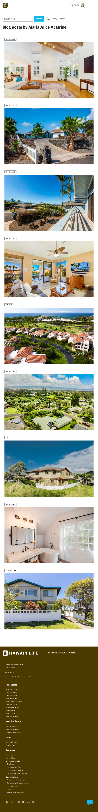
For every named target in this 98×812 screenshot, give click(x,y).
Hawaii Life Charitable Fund (17, 774)
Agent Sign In (9, 672)
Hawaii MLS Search (12, 689)
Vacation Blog (10, 745)
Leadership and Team (14, 767)
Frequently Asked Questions (15, 792)
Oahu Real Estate (11, 695)
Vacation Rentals (11, 726)
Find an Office (10, 667)
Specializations (12, 777)
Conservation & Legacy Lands (17, 783)
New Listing (11, 570)
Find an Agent (10, 755)
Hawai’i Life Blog (11, 742)
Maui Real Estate (11, 698)
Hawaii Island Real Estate (14, 701)
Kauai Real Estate (11, 692)
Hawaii (9, 305)
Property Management (13, 732)
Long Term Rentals (12, 716)
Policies (31, 677)
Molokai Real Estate (12, 707)
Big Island (10, 39)
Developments (10, 710)
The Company (12, 764)
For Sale (10, 438)
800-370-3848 (68, 653)
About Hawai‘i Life (13, 761)
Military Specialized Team (16, 780)
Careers (8, 789)
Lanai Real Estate (11, 704)
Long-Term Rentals (12, 729)
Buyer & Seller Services (15, 770)
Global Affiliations (13, 786)
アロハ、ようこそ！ (13, 713)
